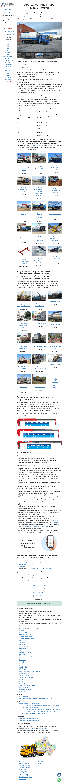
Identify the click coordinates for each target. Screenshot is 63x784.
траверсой (28, 526)
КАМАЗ (8, 50)
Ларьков (22, 642)
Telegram (22, 567)
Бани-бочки (23, 691)
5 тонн (8, 45)
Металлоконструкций (26, 656)
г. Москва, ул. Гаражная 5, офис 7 (24, 771)
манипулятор (36, 145)
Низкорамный (7, 56)
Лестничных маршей (26, 677)
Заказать (8, 81)
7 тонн (8, 47)
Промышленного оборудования (29, 672)
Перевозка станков (39, 323)
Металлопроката (24, 673)
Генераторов (23, 687)
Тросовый (8, 62)
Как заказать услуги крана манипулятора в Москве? (38, 711)
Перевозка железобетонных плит (23, 326)
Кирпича (22, 681)
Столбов (22, 664)
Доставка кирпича (39, 387)
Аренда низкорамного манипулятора (23, 216)
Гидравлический (8, 60)
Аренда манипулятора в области (29, 720)
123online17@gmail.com (27, 775)
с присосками (8, 70)
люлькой (55, 522)
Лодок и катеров (24, 675)
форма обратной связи (26, 561)
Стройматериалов (25, 634)
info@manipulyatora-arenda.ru (33, 563)
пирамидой (36, 526)
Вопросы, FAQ (39, 763)
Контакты (8, 77)
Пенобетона (23, 670)
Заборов (22, 654)
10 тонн (7, 49)
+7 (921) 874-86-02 (8, 34)
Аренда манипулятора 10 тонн (23, 189)
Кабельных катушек (25, 652)
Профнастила (23, 668)
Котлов (21, 679)
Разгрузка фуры (55, 364)
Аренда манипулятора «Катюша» (55, 258)
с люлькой (8, 66)
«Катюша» (8, 58)
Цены (8, 75)
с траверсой (8, 68)
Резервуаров (23, 666)
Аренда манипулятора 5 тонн (39, 168)
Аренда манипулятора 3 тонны (23, 168)
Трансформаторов (25, 662)
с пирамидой (8, 64)
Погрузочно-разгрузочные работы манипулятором (36, 698)
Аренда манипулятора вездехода (55, 190)
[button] (19, 37)
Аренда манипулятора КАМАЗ (39, 216)
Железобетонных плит (26, 638)
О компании (39, 761)
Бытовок (22, 630)
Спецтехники (23, 646)
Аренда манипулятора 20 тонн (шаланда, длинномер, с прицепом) (39, 191)
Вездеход (8, 52)
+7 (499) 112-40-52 (8, 32)
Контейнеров (23, 632)
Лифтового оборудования (27, 685)
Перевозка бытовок (55, 301)
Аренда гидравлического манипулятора (23, 237)
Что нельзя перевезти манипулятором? (35, 713)
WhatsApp (22, 565)
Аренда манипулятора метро (28, 719)
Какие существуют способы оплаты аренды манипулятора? (41, 709)
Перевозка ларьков (39, 346)
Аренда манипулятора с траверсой (23, 261)
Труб (20, 650)
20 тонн (7, 54)
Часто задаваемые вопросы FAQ (29, 704)
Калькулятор (8, 79)
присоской (43, 526)
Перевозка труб (55, 324)
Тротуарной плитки (25, 636)
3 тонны (7, 43)
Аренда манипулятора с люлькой (55, 238)
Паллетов (22, 640)
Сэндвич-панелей (25, 689)
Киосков (22, 683)
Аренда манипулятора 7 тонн (55, 167)
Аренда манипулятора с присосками (39, 260)
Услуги (8, 73)
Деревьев (22, 648)
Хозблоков (22, 660)
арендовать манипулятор (42, 497)
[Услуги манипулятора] (55, 379)
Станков (22, 644)
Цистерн (22, 658)
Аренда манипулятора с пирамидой (39, 238)
